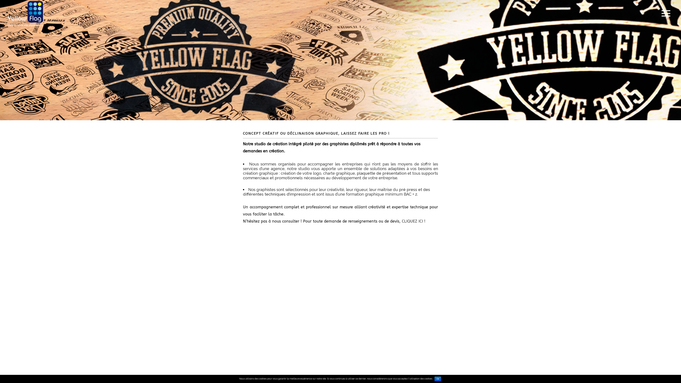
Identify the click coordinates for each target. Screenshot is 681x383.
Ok (437, 379)
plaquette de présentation (381, 173)
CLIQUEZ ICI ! (413, 221)
